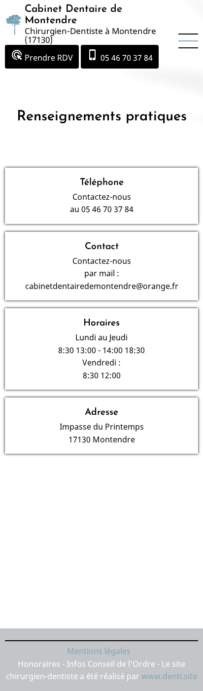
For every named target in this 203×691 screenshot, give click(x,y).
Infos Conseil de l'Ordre (112, 663)
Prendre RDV (42, 56)
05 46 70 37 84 (120, 56)
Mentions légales (99, 651)
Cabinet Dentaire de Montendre (73, 15)
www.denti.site (169, 676)
